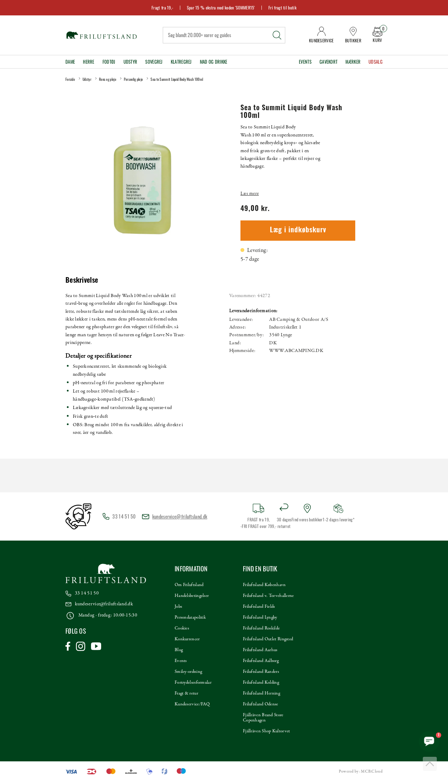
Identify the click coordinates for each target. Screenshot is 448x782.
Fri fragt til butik (282, 7)
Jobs (178, 607)
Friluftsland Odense (260, 704)
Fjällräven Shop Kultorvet (266, 731)
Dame (70, 61)
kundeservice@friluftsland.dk (179, 516)
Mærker (352, 61)
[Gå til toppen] (430, 764)
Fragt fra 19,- (162, 7)
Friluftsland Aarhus (260, 650)
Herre (88, 61)
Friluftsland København (264, 585)
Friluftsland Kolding (261, 682)
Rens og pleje (107, 79)
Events (305, 61)
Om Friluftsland (189, 585)
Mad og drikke (213, 61)
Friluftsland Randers (261, 672)
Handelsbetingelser (192, 596)
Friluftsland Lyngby (260, 617)
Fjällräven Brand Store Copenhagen (263, 718)
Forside (70, 79)
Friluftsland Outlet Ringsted (268, 639)
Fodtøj (109, 61)
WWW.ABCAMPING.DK (296, 350)
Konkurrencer (187, 639)
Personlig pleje (133, 79)
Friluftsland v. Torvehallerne (268, 596)
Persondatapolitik (190, 617)
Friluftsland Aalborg (261, 661)
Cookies (182, 628)
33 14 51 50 (87, 593)
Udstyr (131, 61)
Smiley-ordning (188, 672)
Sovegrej (153, 61)
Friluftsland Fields (259, 607)
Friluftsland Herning (261, 693)
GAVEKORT (328, 61)
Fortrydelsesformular (193, 682)
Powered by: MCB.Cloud (361, 771)
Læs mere (249, 193)
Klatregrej (181, 61)
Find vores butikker (307, 519)
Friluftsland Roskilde (261, 628)
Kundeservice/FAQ (192, 704)
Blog (179, 650)
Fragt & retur (186, 693)
